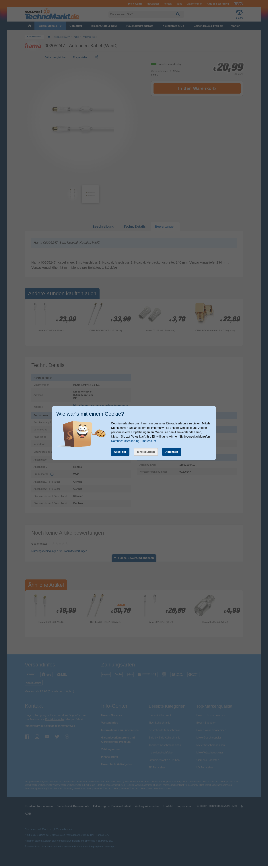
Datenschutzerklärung (125, 440)
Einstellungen (146, 451)
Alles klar (120, 451)
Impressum (149, 440)
